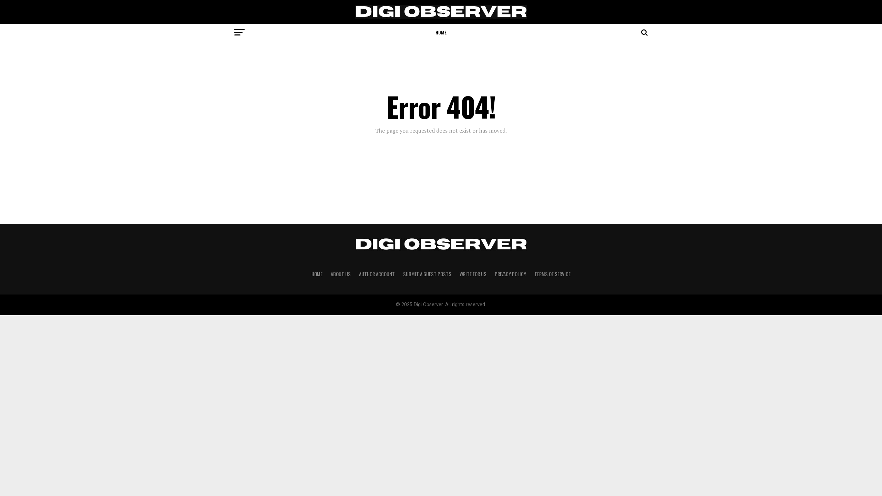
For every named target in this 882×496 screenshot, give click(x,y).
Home (441, 32)
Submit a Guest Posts (427, 274)
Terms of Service (552, 274)
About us (341, 274)
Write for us (473, 274)
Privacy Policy (510, 274)
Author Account (377, 274)
